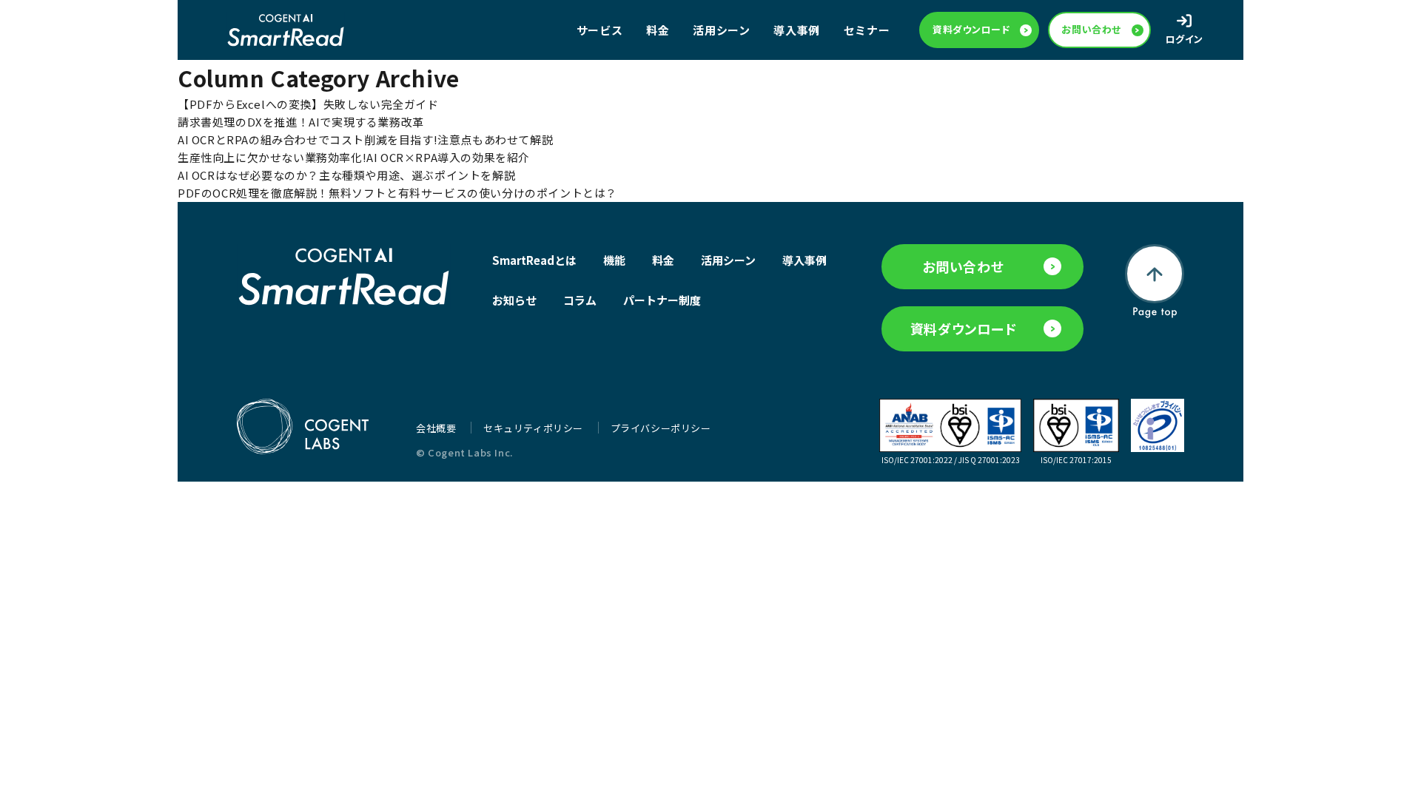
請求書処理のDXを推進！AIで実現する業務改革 (301, 121)
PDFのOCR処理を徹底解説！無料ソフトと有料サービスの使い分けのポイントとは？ (397, 192)
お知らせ (514, 300)
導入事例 (796, 30)
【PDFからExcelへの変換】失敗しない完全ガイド (308, 104)
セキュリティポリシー (534, 428)
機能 (614, 260)
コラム (580, 300)
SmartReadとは (534, 260)
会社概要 (437, 428)
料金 (657, 30)
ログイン (1184, 39)
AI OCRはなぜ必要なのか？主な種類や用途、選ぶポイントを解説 (346, 175)
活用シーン (721, 30)
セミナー (867, 30)
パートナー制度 (662, 300)
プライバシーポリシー (661, 428)
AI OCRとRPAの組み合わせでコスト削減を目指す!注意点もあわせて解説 (365, 139)
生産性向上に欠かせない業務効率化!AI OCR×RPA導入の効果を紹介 (354, 157)
